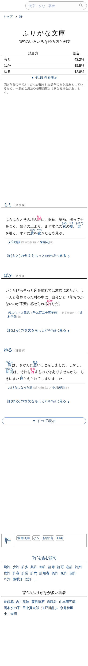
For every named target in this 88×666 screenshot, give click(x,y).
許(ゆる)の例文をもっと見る (36, 401)
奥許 (55, 573)
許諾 (25, 573)
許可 (60, 567)
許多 (25, 567)
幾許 (7, 567)
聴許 (7, 573)
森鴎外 (52, 602)
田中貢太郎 (31, 608)
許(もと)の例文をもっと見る (36, 255)
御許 (42, 567)
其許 (34, 567)
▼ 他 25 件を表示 (44, 77)
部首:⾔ (48, 538)
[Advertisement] (44, 148)
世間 (9, 372)
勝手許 (18, 579)
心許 (69, 567)
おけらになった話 (20, 387)
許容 (16, 573)
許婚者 (44, 573)
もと (15, 204)
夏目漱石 (38, 602)
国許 (72, 573)
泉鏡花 (44, 242)
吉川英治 (22, 602)
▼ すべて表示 (44, 421)
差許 (28, 579)
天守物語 (14, 242)
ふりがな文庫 (44, 33)
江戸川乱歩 (49, 608)
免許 (64, 573)
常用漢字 (23, 538)
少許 (16, 567)
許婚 (78, 567)
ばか (15, 275)
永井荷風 (66, 608)
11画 (60, 538)
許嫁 (51, 567)
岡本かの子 (12, 608)
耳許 (7, 579)
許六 (34, 573)
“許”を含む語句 (44, 558)
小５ (36, 538)
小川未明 (58, 387)
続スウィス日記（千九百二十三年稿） (34, 312)
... (35, 579)
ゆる (15, 350)
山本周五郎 (67, 602)
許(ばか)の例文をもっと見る (36, 330)
